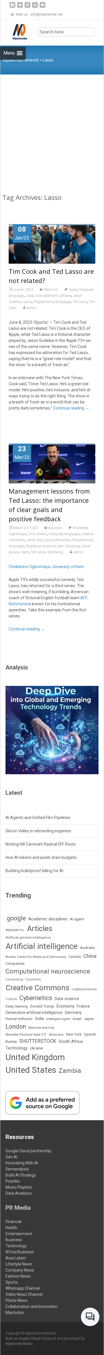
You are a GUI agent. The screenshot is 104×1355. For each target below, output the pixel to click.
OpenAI (90, 1034)
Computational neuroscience (47, 971)
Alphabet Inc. (15, 930)
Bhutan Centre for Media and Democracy (35, 957)
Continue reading (71, 408)
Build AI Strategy (20, 1175)
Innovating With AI (21, 1163)
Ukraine (36, 1048)
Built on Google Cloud (23, 1339)
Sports (11, 1282)
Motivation (62, 540)
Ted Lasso (80, 302)
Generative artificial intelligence (33, 1012)
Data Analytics (18, 1193)
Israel (77, 1019)
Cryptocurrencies (84, 989)
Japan (89, 1019)
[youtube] (42, 7)
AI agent (77, 919)
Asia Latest (15, 1258)
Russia (11, 1041)
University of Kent (67, 566)
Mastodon (14, 1312)
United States (30, 1070)
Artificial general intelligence (28, 937)
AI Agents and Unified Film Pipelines (37, 817)
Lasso (27, 302)
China (89, 956)
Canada (74, 957)
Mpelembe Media (19, 1344)
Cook (30, 296)
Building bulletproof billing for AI (34, 870)
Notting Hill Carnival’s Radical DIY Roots (40, 844)
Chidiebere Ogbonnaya (29, 566)
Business (55, 528)
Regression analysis (41, 546)
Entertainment (18, 1233)
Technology (16, 1048)
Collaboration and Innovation (31, 1306)
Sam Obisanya (68, 546)
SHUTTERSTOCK (37, 1041)
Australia (87, 947)
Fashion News (18, 1276)
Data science (67, 998)
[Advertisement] (52, 129)
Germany (73, 1012)
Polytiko (12, 1181)
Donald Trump (42, 1006)
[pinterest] (27, 7)
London (15, 1026)
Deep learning (16, 1006)
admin (31, 308)
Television (51, 290)
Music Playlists (18, 1187)
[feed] (35, 7)
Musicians (56, 1034)
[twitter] (20, 7)
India (39, 1018)
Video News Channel (24, 1294)
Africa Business (19, 1252)
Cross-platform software (53, 296)
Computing (14, 979)
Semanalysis (17, 1169)
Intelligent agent (58, 1019)
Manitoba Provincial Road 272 (26, 1034)
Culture (11, 999)
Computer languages (64, 534)
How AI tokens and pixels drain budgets (41, 857)
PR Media (18, 1207)
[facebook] (12, 7)
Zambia (70, 1071)
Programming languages (52, 302)
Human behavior (19, 1019)
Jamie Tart (34, 540)
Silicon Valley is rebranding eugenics (38, 831)
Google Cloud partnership (28, 1151)
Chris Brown (37, 534)
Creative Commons (37, 987)
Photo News (16, 1300)
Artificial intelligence (41, 946)
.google (15, 918)
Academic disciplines (48, 919)
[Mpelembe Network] (15, 31)
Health (11, 1227)
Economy (65, 1006)
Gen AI (11, 1157)
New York (73, 1034)
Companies (15, 963)
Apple (72, 290)
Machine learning (41, 1028)
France (83, 1006)
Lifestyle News (18, 1264)
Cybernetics (35, 998)
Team (25, 552)
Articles (39, 928)
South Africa (71, 1041)
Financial (13, 1221)
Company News (19, 1270)
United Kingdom (35, 1057)
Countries (33, 979)
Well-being (55, 552)
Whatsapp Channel (22, 1288)
